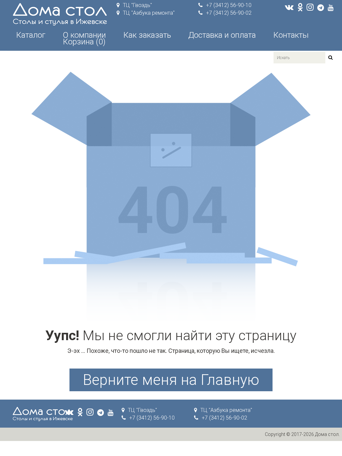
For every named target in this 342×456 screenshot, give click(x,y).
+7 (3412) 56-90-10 (228, 5)
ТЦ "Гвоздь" (137, 5)
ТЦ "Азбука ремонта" (149, 13)
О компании (84, 35)
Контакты (291, 35)
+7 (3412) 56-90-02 (228, 13)
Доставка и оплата (222, 35)
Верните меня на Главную (171, 380)
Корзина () (84, 41)
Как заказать (147, 35)
